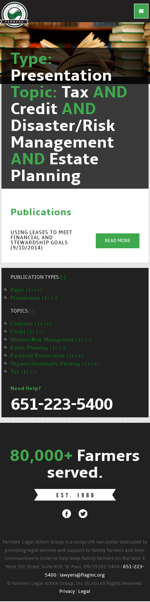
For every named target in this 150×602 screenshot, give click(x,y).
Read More (117, 240)
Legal (84, 591)
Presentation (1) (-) (34, 297)
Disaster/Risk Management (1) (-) (51, 339)
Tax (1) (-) (24, 371)
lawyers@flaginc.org (82, 575)
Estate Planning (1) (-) (38, 347)
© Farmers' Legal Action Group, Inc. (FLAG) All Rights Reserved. (75, 583)
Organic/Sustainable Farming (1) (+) (55, 363)
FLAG (14, 14)
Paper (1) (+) (27, 289)
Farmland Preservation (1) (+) (47, 355)
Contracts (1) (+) (31, 323)
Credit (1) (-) (27, 331)
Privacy (67, 591)
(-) (63, 277)
